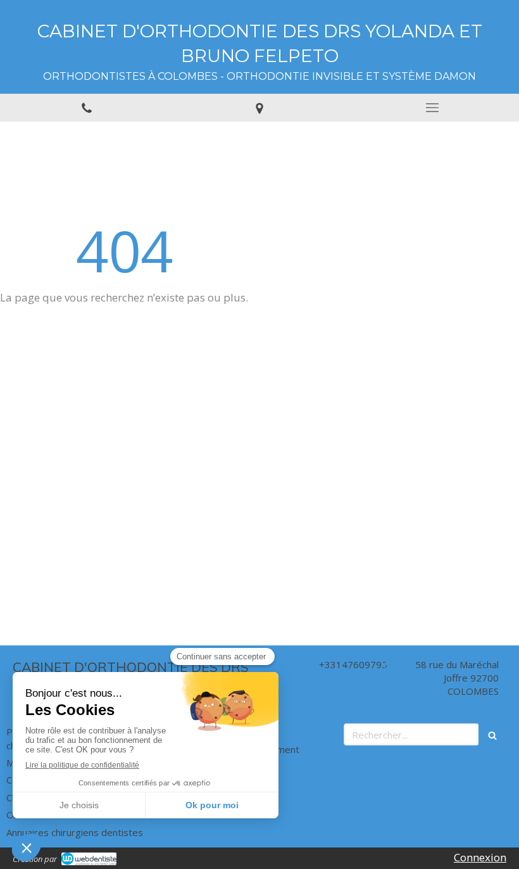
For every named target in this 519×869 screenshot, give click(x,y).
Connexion (480, 857)
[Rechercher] (492, 734)
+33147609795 (353, 664)
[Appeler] (86, 108)
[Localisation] (259, 108)
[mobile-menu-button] (432, 107)
